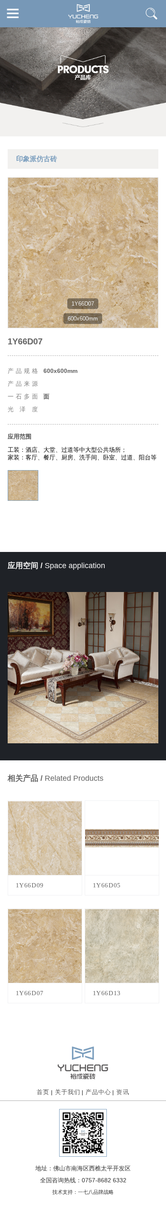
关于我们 (67, 1092)
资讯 (122, 1092)
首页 (43, 1092)
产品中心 (98, 1092)
